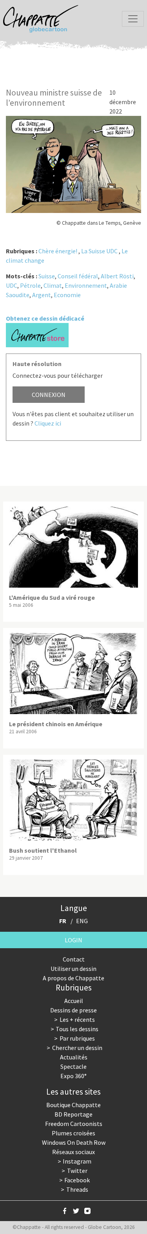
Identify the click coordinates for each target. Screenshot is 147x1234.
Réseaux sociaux (73, 1152)
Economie (67, 295)
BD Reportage (73, 1114)
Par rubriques (77, 1038)
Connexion (48, 395)
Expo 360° (73, 1076)
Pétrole (30, 285)
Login (73, 940)
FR (62, 921)
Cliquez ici (47, 423)
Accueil (73, 1001)
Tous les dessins (77, 1029)
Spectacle (73, 1066)
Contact (74, 959)
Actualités (73, 1057)
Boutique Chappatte (73, 1105)
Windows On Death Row (73, 1142)
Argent (41, 295)
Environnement (86, 285)
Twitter (77, 1170)
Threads (77, 1189)
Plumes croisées (73, 1133)
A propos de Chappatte (73, 978)
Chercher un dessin (77, 1048)
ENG (82, 921)
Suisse (46, 276)
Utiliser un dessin (73, 968)
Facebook (77, 1180)
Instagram (77, 1161)
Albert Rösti (117, 276)
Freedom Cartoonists (73, 1124)
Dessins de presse (73, 1010)
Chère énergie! (57, 251)
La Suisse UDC (99, 251)
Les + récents (77, 1019)
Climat (53, 285)
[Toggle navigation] (133, 19)
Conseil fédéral (78, 276)
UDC (11, 285)
